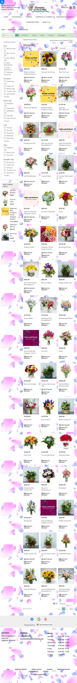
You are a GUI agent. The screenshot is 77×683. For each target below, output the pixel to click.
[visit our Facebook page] (31, 619)
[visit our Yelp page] (45, 619)
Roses (34, 35)
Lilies (42, 35)
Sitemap (45, 671)
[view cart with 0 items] (74, 7)
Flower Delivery (23, 29)
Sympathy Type (9, 159)
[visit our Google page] (38, 619)
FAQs (8, 669)
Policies (49, 669)
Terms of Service (21, 669)
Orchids (50, 35)
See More (6, 97)
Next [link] (71, 609)
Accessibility (33, 671)
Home (3, 29)
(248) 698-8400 (25, 636)
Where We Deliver (63, 669)
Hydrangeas (61, 35)
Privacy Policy (37, 669)
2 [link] (66, 609)
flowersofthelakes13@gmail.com (31, 639)
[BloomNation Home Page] (44, 624)
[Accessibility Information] (2, 2)
